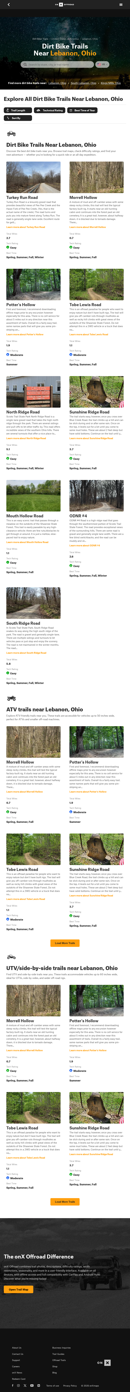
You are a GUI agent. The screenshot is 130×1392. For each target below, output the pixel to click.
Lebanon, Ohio (57, 82)
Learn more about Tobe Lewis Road (96, 318)
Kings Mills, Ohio (111, 82)
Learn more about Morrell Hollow (96, 211)
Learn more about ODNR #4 (96, 529)
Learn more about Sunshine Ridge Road (96, 424)
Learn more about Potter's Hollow (33, 318)
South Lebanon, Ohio (83, 82)
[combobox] (59, 64)
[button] (18, 110)
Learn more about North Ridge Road (33, 424)
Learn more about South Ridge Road (33, 636)
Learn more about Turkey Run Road (33, 211)
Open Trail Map (18, 1289)
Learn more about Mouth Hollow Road (33, 529)
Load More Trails (65, 943)
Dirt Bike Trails (40, 38)
